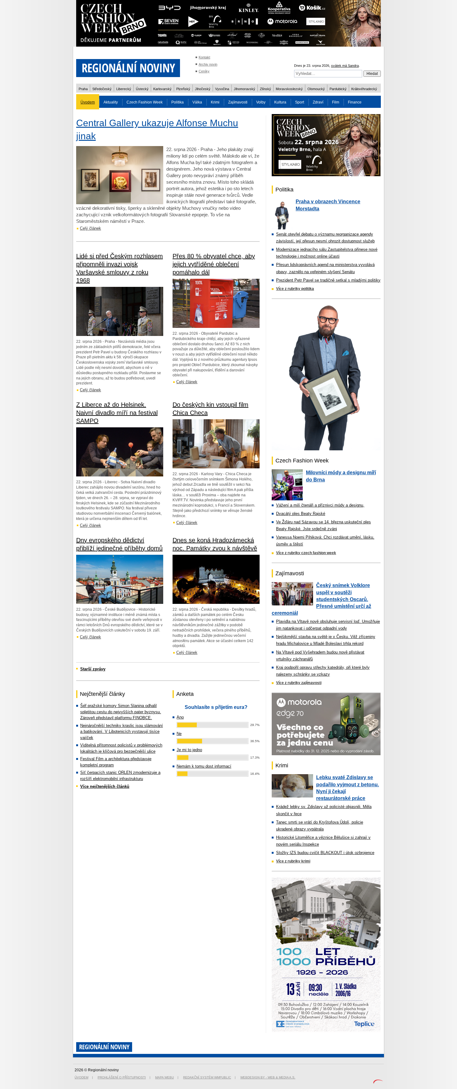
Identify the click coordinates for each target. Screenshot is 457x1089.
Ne (179, 733)
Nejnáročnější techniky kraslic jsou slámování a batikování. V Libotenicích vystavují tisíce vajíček (121, 731)
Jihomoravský (244, 89)
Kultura (280, 102)
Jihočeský (202, 89)
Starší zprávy (92, 669)
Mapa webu (164, 1077)
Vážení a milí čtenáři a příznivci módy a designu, (320, 505)
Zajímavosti (237, 102)
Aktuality (111, 102)
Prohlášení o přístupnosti (122, 1077)
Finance (355, 102)
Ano (180, 717)
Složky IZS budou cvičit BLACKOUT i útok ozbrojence (325, 852)
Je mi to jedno (189, 749)
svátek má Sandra (345, 65)
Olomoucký (316, 89)
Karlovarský (162, 89)
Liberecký (123, 89)
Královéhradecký (364, 89)
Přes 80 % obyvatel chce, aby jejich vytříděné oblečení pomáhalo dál (214, 264)
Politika (177, 102)
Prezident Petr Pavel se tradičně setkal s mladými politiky (328, 280)
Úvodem (88, 102)
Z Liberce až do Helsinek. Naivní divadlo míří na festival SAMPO (117, 412)
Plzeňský (183, 89)
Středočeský (102, 89)
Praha (83, 89)
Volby (260, 102)
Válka (197, 102)
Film (335, 102)
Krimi (215, 102)
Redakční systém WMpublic (207, 1077)
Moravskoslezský (289, 89)
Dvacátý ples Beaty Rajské (300, 513)
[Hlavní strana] (128, 80)
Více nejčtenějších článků (104, 786)
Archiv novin (208, 64)
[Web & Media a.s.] (378, 1082)
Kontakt (204, 57)
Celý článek (90, 228)
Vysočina (222, 89)
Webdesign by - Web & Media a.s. (267, 1077)
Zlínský (265, 89)
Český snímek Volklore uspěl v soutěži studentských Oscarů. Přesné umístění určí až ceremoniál (321, 599)
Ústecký (142, 89)
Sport (299, 102)
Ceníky (204, 71)
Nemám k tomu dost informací (204, 766)
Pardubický (338, 89)
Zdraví (318, 102)
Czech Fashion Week (145, 102)
